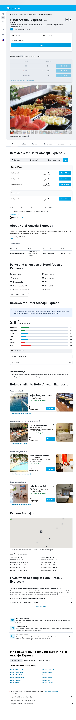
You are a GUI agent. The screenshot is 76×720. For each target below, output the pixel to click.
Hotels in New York (16, 675)
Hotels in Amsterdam (16, 672)
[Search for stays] (3, 18)
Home (11, 14)
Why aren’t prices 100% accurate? (22, 703)
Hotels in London (15, 680)
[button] (3, 8)
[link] (21, 413)
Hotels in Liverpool (48, 670)
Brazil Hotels (19, 14)
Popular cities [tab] (15, 660)
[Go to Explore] (3, 29)
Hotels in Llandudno (48, 675)
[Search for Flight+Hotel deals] (3, 25)
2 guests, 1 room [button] (17, 40)
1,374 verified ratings (25, 29)
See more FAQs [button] (41, 606)
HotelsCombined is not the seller (21, 697)
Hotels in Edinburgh (48, 683)
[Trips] (3, 35)
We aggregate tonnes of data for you (23, 700)
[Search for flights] (3, 14)
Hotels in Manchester (17, 677)
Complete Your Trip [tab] (45, 660)
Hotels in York (46, 680)
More (11, 239)
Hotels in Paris (14, 683)
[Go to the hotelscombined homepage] (14, 8)
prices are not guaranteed (51, 691)
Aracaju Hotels (32, 14)
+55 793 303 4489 (16, 27)
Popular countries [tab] (29, 660)
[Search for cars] (3, 22)
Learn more (55, 208)
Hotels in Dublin (47, 677)
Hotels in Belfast (47, 672)
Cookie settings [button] (14, 214)
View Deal (50, 408)
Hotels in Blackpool (16, 670)
